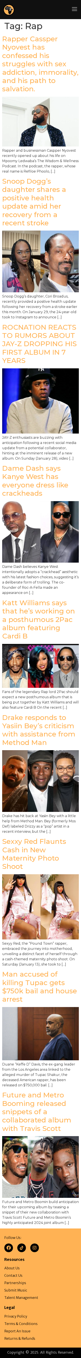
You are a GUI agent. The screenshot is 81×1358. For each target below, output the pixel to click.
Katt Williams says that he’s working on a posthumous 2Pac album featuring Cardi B (38, 619)
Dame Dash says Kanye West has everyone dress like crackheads (35, 480)
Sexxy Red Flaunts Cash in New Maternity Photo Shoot (34, 854)
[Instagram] (34, 1247)
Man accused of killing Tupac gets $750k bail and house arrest (39, 986)
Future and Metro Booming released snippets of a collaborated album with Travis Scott (36, 1112)
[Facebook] (8, 1247)
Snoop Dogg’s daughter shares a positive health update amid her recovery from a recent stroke (34, 202)
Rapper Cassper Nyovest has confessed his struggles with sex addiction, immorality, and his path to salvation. (40, 64)
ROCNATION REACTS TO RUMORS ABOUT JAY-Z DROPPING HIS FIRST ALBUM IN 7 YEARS (39, 344)
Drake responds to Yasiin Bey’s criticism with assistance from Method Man (38, 730)
